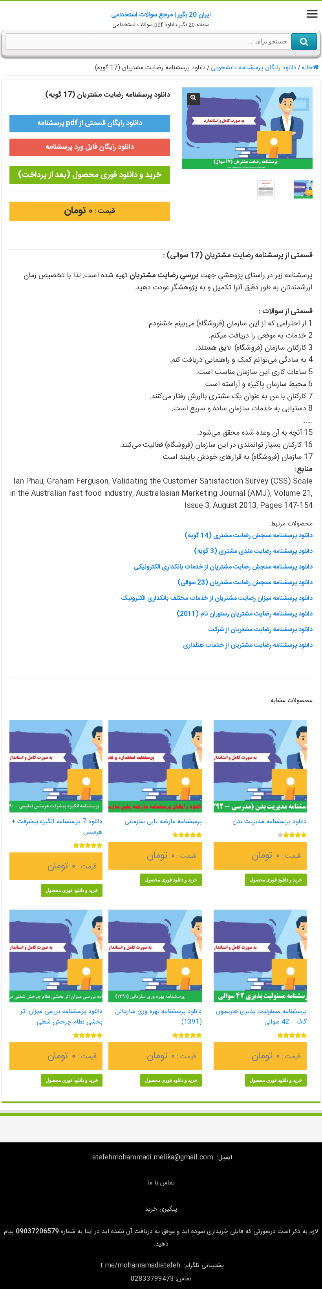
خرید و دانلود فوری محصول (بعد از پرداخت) (89, 174)
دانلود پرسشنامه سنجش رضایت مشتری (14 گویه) (249, 536)
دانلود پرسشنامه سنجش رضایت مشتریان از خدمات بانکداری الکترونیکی (223, 567)
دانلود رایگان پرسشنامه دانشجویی (253, 68)
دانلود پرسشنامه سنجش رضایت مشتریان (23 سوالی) (245, 583)
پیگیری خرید (161, 1209)
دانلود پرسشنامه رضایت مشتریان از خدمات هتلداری (248, 645)
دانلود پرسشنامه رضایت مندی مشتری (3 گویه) (253, 551)
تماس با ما (161, 1183)
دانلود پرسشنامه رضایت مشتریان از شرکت (261, 630)
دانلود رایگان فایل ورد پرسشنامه (90, 147)
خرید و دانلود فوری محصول (276, 880)
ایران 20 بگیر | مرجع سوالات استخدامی (161, 15)
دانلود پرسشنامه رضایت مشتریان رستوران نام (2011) (245, 614)
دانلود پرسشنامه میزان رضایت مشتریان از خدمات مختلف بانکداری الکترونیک (217, 598)
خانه (307, 68)
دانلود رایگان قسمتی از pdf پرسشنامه (89, 123)
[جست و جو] (304, 41)
